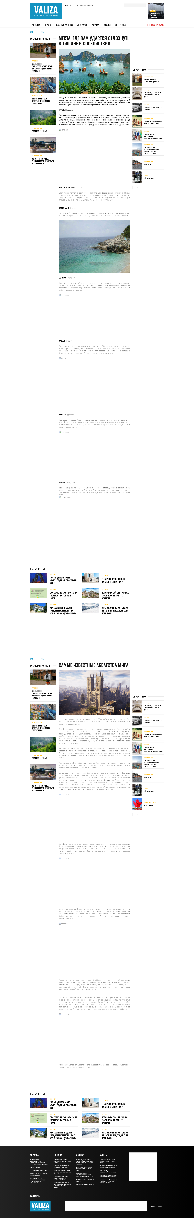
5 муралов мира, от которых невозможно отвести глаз (41, 101)
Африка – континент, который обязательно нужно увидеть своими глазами (84, 1162)
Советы (147, 90)
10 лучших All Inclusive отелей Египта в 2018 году (84, 1169)
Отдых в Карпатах (39, 131)
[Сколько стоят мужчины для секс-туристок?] (137, 121)
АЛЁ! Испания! (149, 178)
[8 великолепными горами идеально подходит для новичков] (90, 608)
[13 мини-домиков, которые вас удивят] (137, 80)
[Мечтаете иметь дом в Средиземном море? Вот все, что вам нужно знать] (38, 608)
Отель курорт (35, 1167)
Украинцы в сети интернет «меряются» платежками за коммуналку (37, 1181)
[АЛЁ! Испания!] (137, 177)
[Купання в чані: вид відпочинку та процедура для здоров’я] (43, 145)
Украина (147, 105)
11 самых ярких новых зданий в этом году (113, 580)
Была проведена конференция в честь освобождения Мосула (84, 1175)
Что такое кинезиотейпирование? (108, 1171)
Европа (152, 10)
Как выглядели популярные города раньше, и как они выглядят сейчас (151, 150)
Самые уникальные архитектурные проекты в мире (63, 580)
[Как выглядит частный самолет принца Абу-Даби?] (137, 93)
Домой (32, 32)
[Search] (143, 5)
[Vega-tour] (137, 163)
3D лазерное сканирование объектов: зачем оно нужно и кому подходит (42, 67)
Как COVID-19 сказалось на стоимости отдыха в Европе (63, 595)
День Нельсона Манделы (85, 1184)
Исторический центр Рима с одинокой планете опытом (115, 595)
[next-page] (137, 187)
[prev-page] (133, 187)
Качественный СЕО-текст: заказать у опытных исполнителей (108, 1181)
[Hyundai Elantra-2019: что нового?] (137, 107)
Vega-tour (147, 164)
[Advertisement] (105, 14)
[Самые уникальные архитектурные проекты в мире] (38, 578)
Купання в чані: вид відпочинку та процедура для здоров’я (43, 161)
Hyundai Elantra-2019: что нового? (153, 108)
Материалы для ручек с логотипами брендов (108, 1166)
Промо (35, 61)
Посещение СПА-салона (38, 1170)
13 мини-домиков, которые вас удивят (151, 80)
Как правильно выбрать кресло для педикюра (108, 1176)
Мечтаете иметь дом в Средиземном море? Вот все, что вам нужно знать (63, 610)
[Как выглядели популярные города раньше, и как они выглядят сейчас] (137, 149)
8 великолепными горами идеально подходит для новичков (115, 610)
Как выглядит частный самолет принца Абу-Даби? (152, 94)
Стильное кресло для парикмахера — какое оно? (107, 1161)
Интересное (37, 95)
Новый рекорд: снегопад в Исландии (155, 15)
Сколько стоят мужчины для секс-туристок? (153, 122)
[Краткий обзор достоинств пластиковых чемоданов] (137, 135)
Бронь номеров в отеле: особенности (38, 1174)
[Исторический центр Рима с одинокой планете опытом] (90, 593)
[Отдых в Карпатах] (43, 117)
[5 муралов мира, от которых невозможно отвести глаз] (43, 85)
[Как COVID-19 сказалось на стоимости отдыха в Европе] (38, 593)
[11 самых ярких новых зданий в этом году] (90, 578)
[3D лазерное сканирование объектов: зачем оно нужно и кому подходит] (43, 50)
